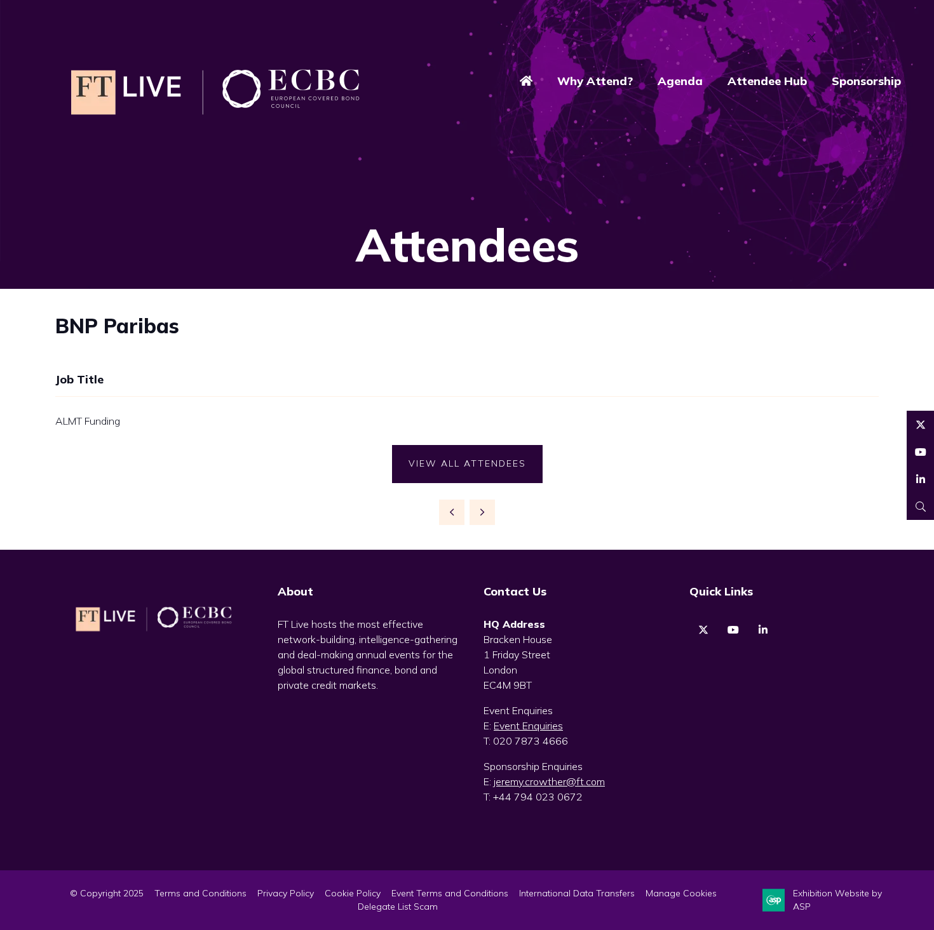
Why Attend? (595, 81)
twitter (703, 630)
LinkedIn (870, 38)
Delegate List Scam (398, 906)
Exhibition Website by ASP (837, 899)
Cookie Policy (353, 893)
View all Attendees (467, 463)
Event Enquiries (528, 725)
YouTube (841, 38)
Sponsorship (866, 81)
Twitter (811, 38)
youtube (733, 630)
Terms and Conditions (200, 893)
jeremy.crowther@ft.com (549, 781)
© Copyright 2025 (107, 893)
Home (526, 82)
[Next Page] (482, 512)
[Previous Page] (451, 512)
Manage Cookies (681, 893)
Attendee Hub (767, 81)
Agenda (680, 81)
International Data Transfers (577, 893)
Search (920, 506)
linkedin (762, 630)
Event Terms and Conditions (449, 893)
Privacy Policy (285, 893)
